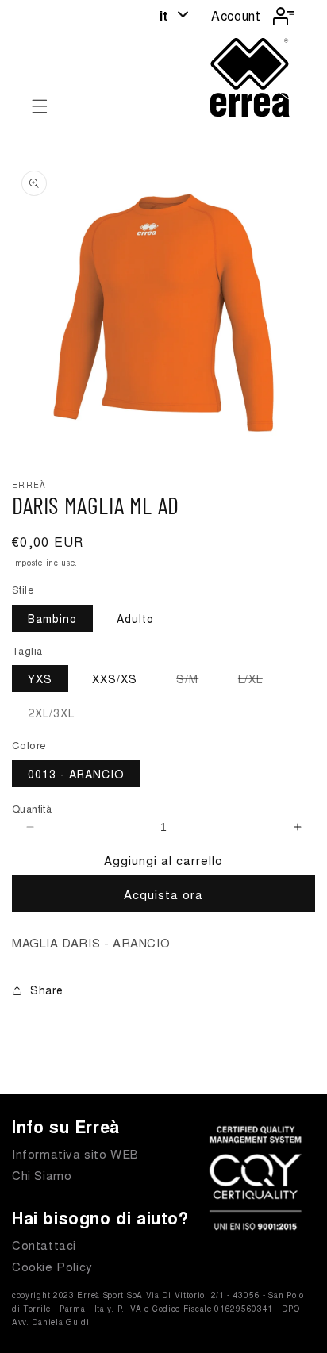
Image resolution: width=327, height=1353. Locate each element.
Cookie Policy (52, 1266)
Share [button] (46, 989)
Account (235, 15)
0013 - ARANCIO (76, 774)
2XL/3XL (59, 715)
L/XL (258, 681)
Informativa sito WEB (75, 1153)
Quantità (32, 808)
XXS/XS (114, 678)
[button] (39, 106)
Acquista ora (163, 894)
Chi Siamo (41, 1175)
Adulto (135, 618)
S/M (195, 681)
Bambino (52, 618)
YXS (40, 678)
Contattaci (44, 1244)
